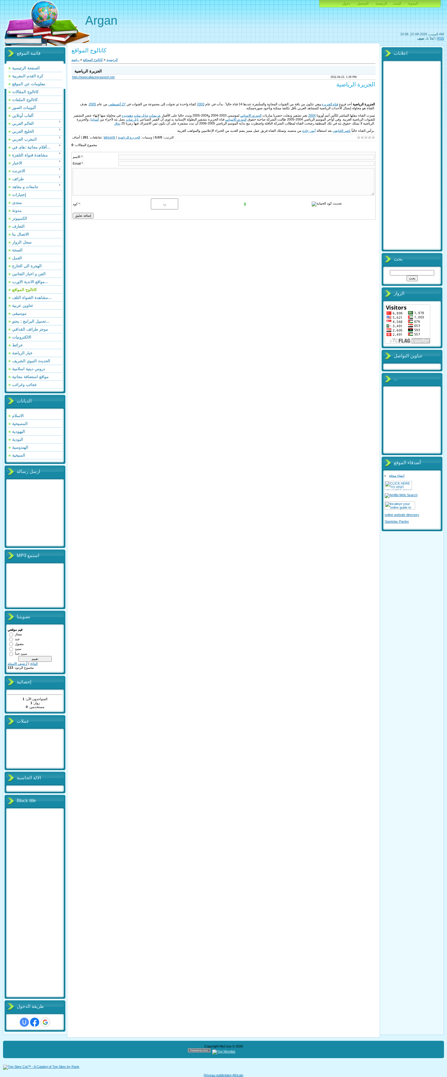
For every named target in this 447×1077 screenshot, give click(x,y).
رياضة (75, 59)
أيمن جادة (309, 130)
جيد (17, 639)
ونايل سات (141, 115)
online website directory (402, 515)
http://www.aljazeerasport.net (93, 77)
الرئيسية (381, 3)
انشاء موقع (396, 475)
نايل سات (132, 119)
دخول (346, 3)
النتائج (34, 663)
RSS (440, 38)
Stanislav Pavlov (397, 521)
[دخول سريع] (24, 1022)
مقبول (19, 644)
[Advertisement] (32, 903)
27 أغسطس (117, 104)
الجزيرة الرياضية (129, 137)
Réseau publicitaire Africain (223, 1075)
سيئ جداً (21, 653)
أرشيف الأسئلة (17, 663)
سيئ (18, 649)
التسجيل (363, 3)
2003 (200, 104)
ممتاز (18, 634)
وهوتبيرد (127, 115)
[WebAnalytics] (247, 1051)
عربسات (155, 115)
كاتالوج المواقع (93, 59)
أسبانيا (95, 119)
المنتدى (397, 3)
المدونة (413, 3)
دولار (117, 123)
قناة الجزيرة (330, 104)
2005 (92, 104)
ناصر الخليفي (342, 130)
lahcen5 (109, 137)
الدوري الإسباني (251, 115)
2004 (312, 115)
